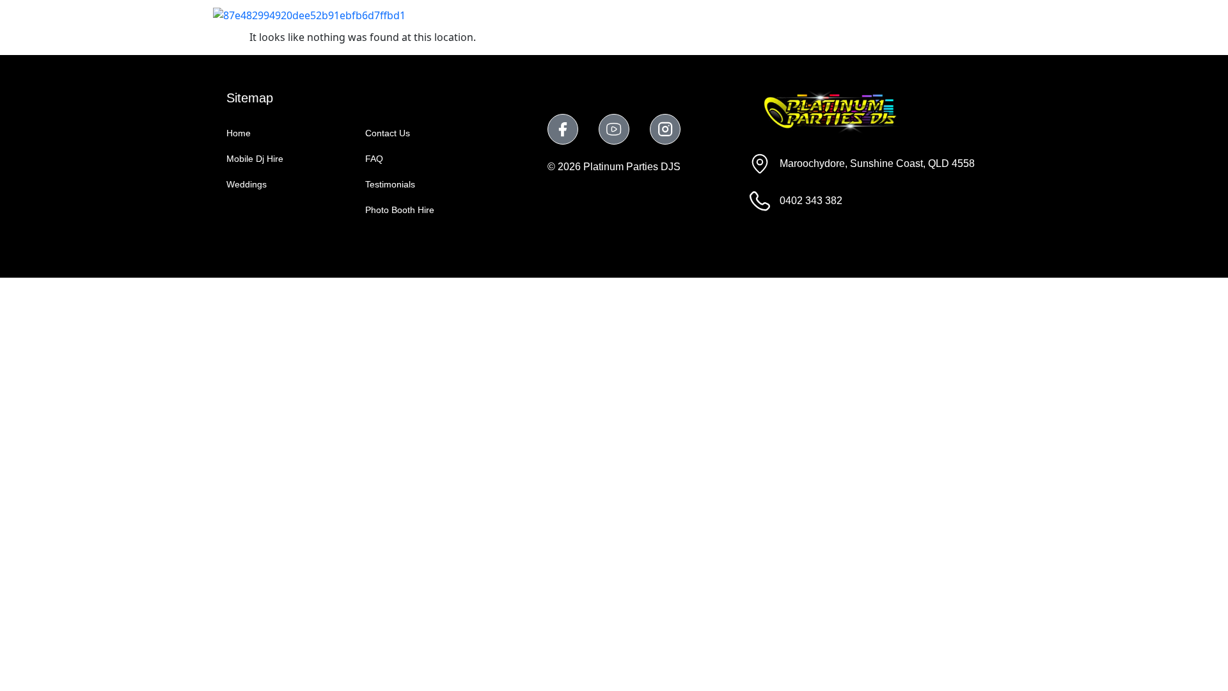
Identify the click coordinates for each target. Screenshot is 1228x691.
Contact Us (975, 14)
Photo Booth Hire (746, 14)
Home (496, 14)
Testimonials (845, 14)
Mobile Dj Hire (570, 14)
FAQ (911, 14)
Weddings (654, 14)
